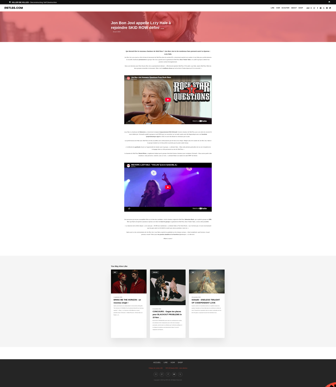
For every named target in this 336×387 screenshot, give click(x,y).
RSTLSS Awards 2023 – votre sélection (176, 368)
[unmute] (329, 1)
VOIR (173, 362)
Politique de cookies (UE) (156, 368)
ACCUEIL (157, 362)
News (115, 272)
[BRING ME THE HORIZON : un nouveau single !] (129, 304)
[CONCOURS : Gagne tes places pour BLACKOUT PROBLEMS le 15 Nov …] (168, 304)
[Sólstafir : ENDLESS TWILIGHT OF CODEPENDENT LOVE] (207, 304)
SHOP (180, 362)
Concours (155, 272)
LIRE (166, 362)
